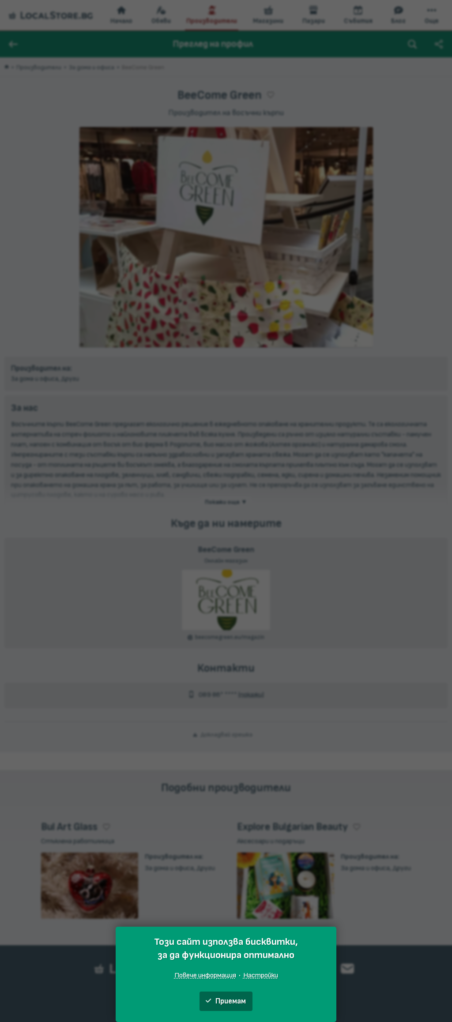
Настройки (260, 975)
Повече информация (205, 975)
